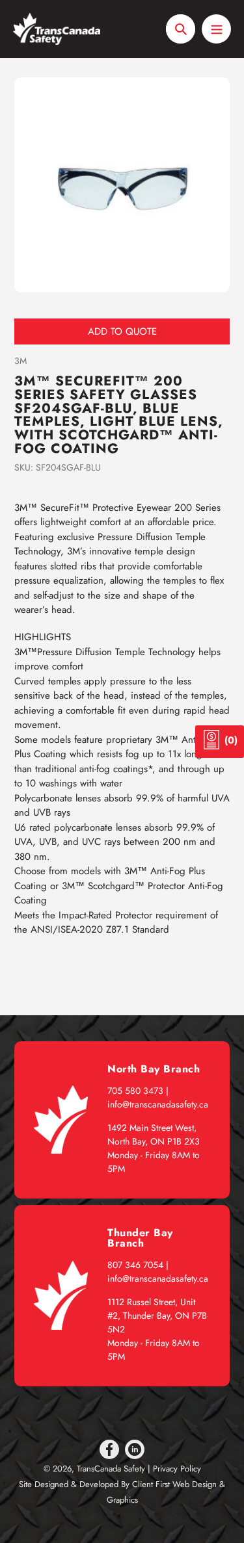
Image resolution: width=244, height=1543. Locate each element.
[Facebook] (109, 1449)
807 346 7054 (135, 1264)
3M (20, 360)
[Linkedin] (134, 1449)
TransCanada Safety (111, 1468)
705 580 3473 (135, 1090)
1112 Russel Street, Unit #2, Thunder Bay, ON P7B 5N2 (157, 1315)
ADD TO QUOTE (122, 331)
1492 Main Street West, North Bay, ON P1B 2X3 (153, 1134)
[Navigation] (216, 29)
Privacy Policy (177, 1468)
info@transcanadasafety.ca (157, 1104)
